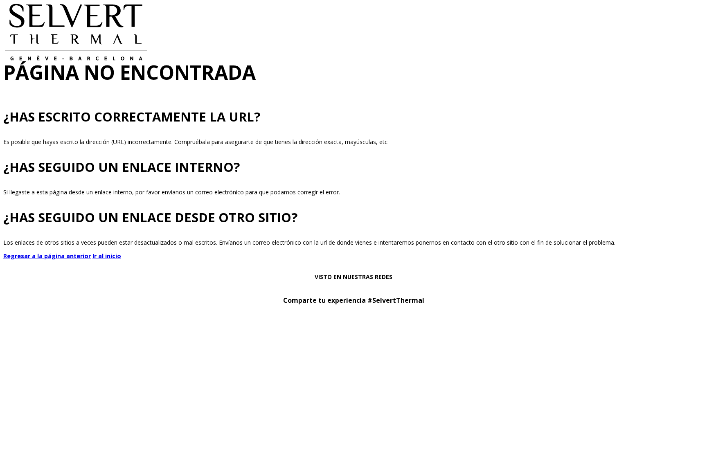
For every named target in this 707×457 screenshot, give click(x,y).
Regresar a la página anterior (47, 256)
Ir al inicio (106, 256)
